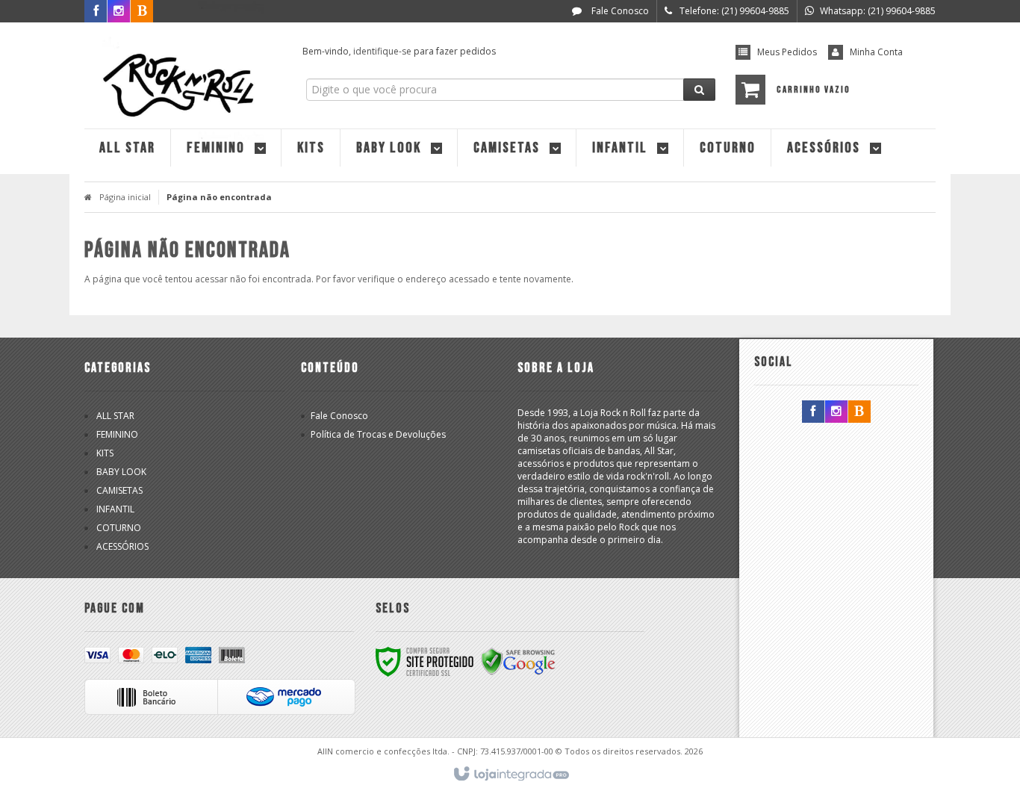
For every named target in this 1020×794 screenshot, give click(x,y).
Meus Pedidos (787, 52)
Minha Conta (876, 52)
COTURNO (118, 527)
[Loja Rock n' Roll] (182, 72)
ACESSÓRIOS (122, 546)
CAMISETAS (119, 490)
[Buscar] (699, 89)
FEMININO (117, 434)
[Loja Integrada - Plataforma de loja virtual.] (510, 774)
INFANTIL (115, 509)
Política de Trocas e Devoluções (378, 434)
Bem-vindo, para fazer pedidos (399, 51)
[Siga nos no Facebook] (95, 11)
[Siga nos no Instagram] (836, 412)
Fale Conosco (619, 10)
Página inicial (125, 196)
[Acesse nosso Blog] (859, 412)
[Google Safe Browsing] (518, 660)
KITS (104, 453)
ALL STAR (115, 415)
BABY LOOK (121, 471)
